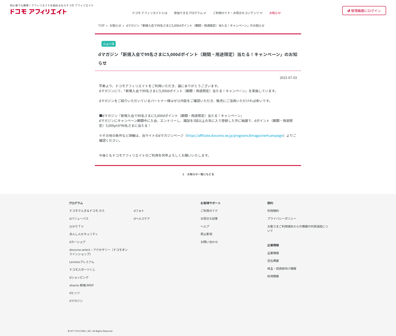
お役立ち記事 (209, 218)
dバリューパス (78, 218)
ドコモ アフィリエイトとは (149, 13)
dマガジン (76, 300)
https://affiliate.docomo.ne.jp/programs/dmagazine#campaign (235, 135)
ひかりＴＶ (76, 226)
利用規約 (273, 210)
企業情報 (273, 253)
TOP (101, 25)
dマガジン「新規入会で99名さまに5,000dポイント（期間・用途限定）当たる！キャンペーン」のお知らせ (195, 25)
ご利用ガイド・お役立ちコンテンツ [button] (236, 13)
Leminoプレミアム (81, 262)
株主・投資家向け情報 (281, 268)
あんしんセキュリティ (83, 234)
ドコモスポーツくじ (82, 269)
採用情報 (273, 276)
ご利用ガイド (209, 210)
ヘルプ (204, 226)
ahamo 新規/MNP (81, 285)
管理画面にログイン (366, 10)
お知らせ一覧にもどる (199, 174)
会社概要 (273, 260)
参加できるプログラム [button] (188, 13)
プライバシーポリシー (281, 218)
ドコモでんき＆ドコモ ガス (87, 210)
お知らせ (275, 13)
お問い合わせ (209, 241)
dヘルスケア (142, 218)
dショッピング (78, 277)
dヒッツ (74, 293)
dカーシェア (77, 241)
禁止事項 (206, 234)
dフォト (139, 210)
